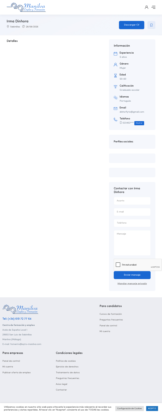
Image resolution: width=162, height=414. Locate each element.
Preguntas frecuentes (111, 320)
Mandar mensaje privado (132, 284)
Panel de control (108, 326)
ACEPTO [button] (152, 408)
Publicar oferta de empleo (16, 373)
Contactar (61, 390)
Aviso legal (61, 384)
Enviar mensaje (132, 275)
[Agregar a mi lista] (151, 25)
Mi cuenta (105, 331)
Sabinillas (15, 27)
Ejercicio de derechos (67, 367)
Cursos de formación (111, 314)
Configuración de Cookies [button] (129, 408)
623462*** (133, 123)
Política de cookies (66, 361)
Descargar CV (131, 25)
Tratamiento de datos (68, 373)
